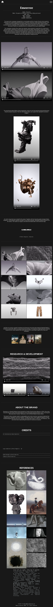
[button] (51, 2)
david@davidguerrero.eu (29, 603)
